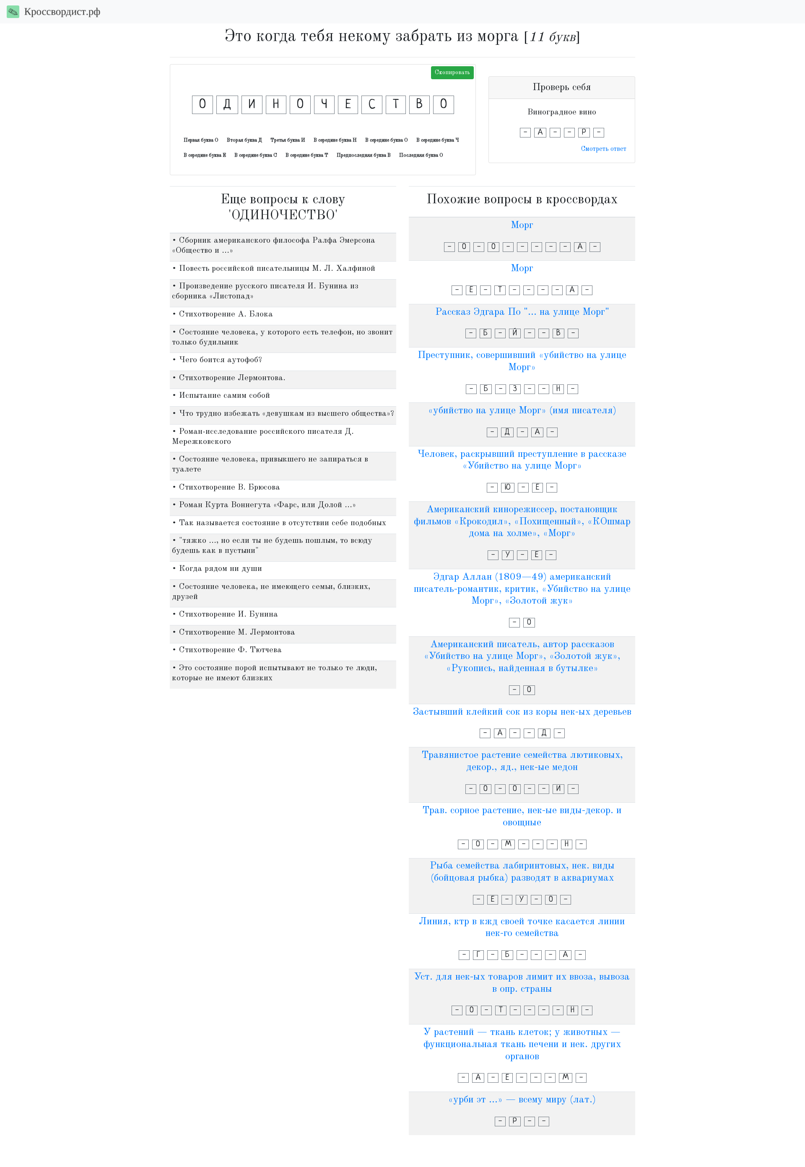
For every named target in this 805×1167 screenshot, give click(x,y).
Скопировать (452, 72)
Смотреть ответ (603, 149)
